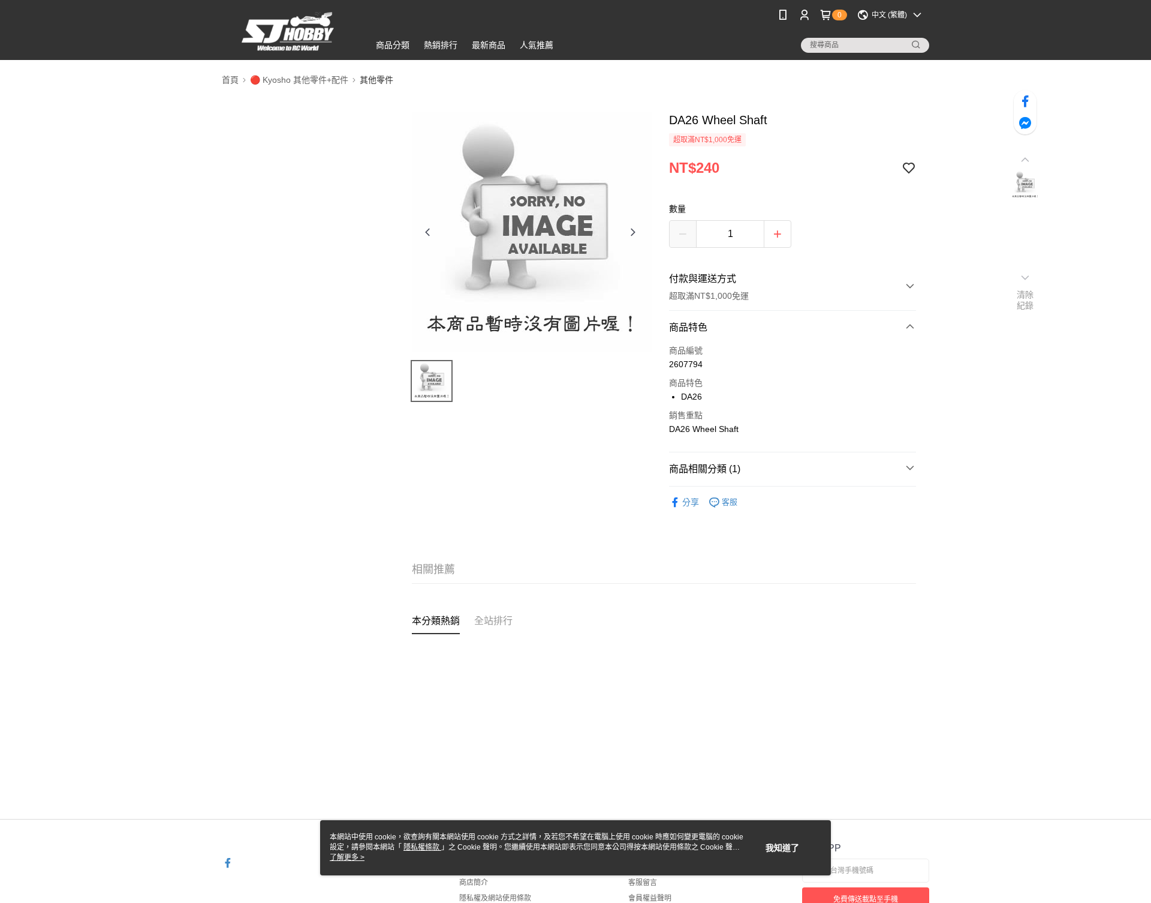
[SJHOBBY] (288, 31)
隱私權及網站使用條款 (495, 898)
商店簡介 (473, 882)
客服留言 (642, 882)
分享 (690, 502)
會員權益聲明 (649, 898)
